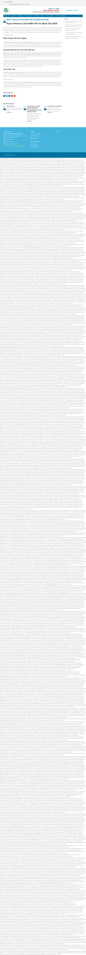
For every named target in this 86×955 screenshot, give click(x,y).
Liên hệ (42, 15)
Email (14, 96)
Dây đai (36, 15)
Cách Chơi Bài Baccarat (8, 34)
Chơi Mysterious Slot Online (34, 106)
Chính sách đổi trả (33, 144)
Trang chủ (7, 15)
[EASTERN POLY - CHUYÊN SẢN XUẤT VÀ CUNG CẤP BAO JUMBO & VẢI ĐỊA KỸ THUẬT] (6, 10)
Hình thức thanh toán (34, 138)
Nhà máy (14, 15)
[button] (31, 123)
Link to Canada (49, 15)
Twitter (7, 96)
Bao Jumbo (20, 15)
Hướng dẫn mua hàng (34, 135)
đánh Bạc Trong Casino (8, 79)
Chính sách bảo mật (34, 147)
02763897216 (73, 10)
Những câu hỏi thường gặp (35, 134)
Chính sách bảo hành (34, 145)
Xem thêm (9, 121)
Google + (12, 96)
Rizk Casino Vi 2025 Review (54, 106)
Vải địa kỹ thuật (29, 15)
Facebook (4, 96)
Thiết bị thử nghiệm (60, 15)
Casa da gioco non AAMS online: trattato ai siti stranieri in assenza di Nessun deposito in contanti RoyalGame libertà (14, 109)
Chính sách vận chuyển (34, 137)
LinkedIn (9, 96)
